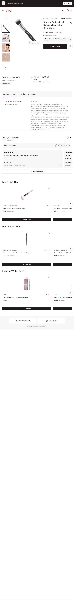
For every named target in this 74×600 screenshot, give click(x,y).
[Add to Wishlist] (49, 188)
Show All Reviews (37, 171)
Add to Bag (27, 220)
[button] (71, 23)
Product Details (9, 94)
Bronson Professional (50, 18)
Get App (67, 3)
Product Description (28, 94)
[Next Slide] (70, 203)
